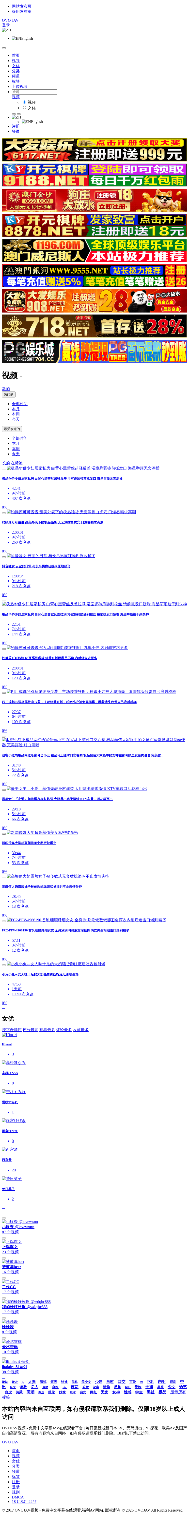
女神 (116, 1392)
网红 (93, 1392)
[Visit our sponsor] (94, 160)
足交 (13, 1387)
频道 (16, 76)
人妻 (32, 1382)
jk (23, 1382)
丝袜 (64, 1382)
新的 (6, 389)
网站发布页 (22, 6)
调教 (23, 1387)
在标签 (17, 463)
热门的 (9, 394)
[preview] (4, 469)
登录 (6, 25)
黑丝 (151, 1392)
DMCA (18, 1497)
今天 (16, 419)
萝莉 (75, 1387)
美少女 (86, 1382)
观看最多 (47, 1030)
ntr (65, 1387)
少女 (171, 1387)
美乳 (75, 1382)
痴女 (83, 1392)
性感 (127, 1392)
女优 (16, 66)
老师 (45, 1387)
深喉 (96, 1387)
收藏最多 (81, 1030)
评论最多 (64, 1030)
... (3, 1007)
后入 (34, 1387)
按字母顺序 (12, 1030)
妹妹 (62, 1392)
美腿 (160, 1387)
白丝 (41, 1392)
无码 (149, 1387)
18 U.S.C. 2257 (24, 1501)
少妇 (98, 1382)
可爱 (132, 1382)
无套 (104, 1392)
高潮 (30, 1392)
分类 (16, 71)
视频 (16, 61)
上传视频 (20, 86)
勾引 (128, 1387)
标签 (16, 81)
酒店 (53, 1382)
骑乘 (19, 1392)
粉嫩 (85, 1387)
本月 (16, 409)
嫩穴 (15, 1382)
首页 (16, 55)
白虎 (8, 1392)
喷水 (73, 1392)
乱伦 (51, 1392)
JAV (10, 20)
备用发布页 (22, 11)
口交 (122, 1381)
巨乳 (150, 1382)
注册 (16, 126)
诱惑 (183, 1387)
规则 (16, 1492)
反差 (117, 1387)
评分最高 (30, 1030)
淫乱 (173, 1382)
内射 (162, 1381)
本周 (16, 414)
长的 (6, 463)
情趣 (106, 1387)
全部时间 (20, 404)
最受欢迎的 (12, 429)
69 (141, 1382)
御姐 (55, 1387)
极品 (162, 1392)
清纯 (43, 1382)
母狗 (138, 1387)
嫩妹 (5, 1382)
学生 (139, 1392)
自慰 (110, 1382)
